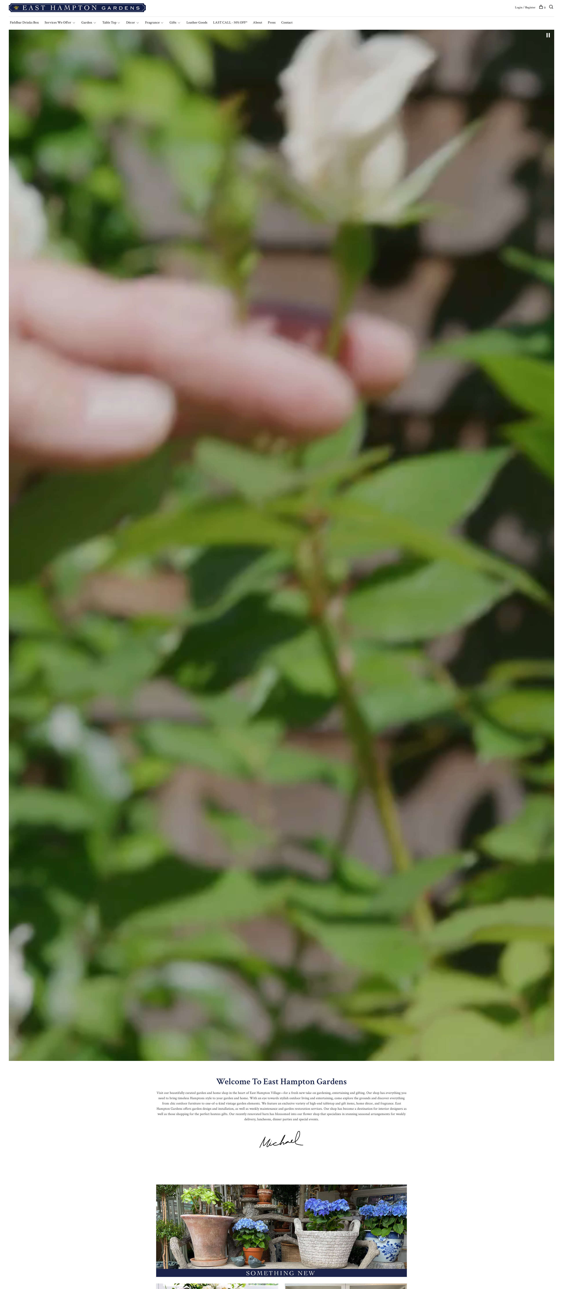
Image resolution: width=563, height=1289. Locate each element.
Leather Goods (196, 22)
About (257, 22)
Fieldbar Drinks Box (24, 22)
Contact (286, 22)
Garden (86, 22)
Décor (130, 22)
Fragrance (152, 22)
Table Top (109, 22)
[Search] (551, 8)
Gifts (173, 22)
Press (272, 22)
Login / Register (525, 7)
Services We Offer (58, 22)
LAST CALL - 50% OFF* (230, 22)
